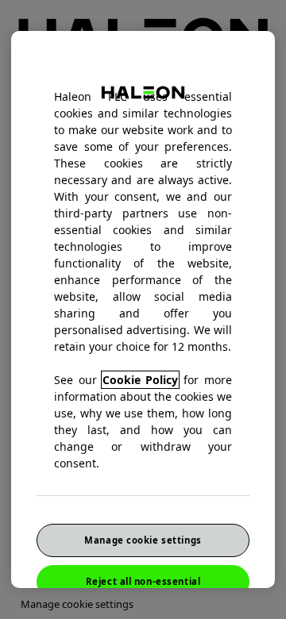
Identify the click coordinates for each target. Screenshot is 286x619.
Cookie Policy (140, 379)
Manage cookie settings (143, 540)
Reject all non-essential (143, 581)
